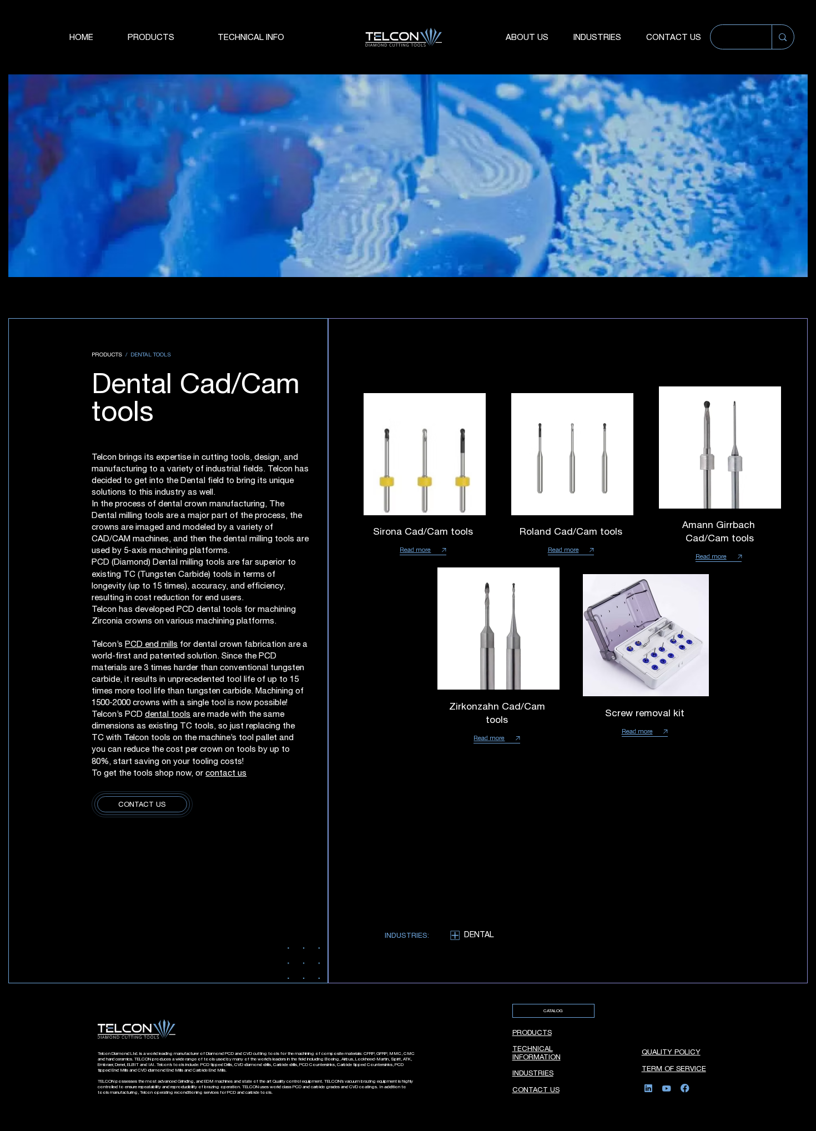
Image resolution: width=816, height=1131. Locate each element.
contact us (225, 772)
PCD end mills (151, 644)
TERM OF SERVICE (674, 1068)
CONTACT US (536, 1089)
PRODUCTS (532, 1032)
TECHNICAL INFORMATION (536, 1052)
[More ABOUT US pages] (555, 37)
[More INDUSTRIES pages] (628, 37)
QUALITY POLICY (671, 1052)
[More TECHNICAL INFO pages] (309, 37)
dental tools (167, 713)
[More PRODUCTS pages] (199, 37)
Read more (415, 549)
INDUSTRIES (532, 1073)
